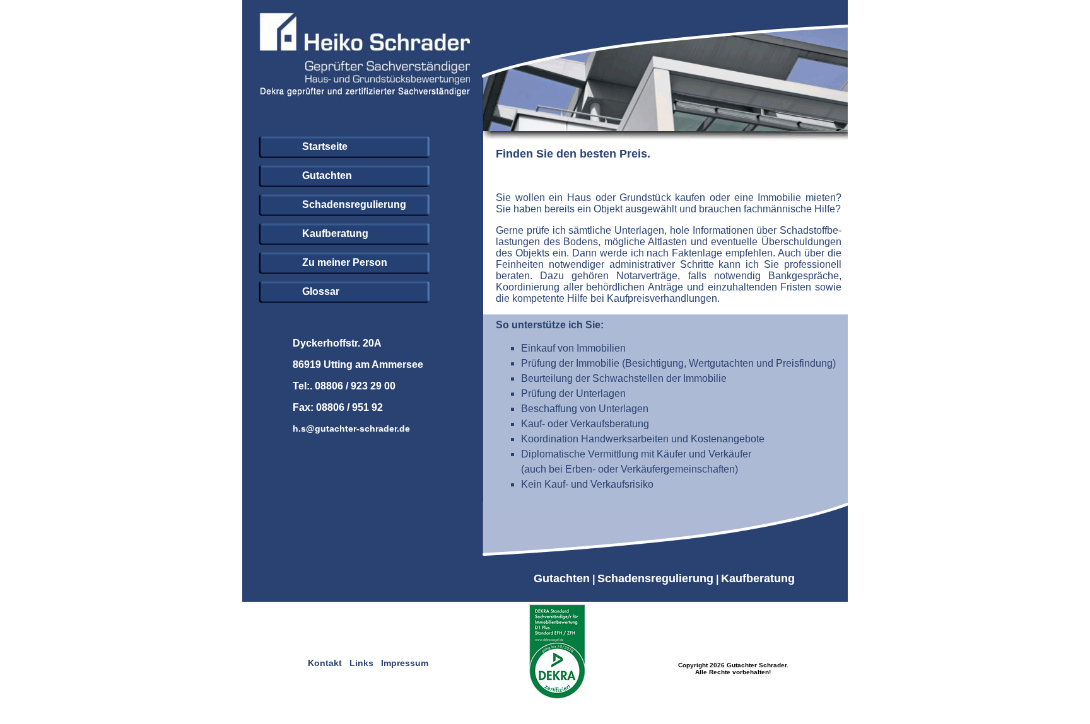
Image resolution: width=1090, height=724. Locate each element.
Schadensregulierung (655, 578)
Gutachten (562, 578)
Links (361, 663)
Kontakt (325, 663)
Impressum (404, 663)
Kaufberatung (758, 578)
